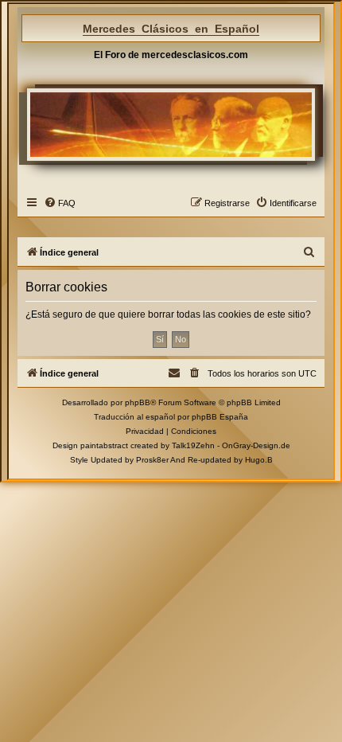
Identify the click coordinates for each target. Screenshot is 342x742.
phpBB (137, 402)
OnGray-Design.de (256, 445)
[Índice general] (170, 124)
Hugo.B (259, 459)
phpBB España (220, 416)
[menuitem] (60, 203)
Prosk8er (152, 459)
